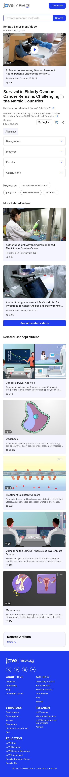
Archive (39, 727)
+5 (56, 116)
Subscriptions (13, 716)
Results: (11, 162)
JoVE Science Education (18, 751)
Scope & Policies (44, 689)
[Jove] (8, 5)
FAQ (38, 697)
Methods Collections (46, 716)
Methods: (11, 151)
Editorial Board (43, 685)
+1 (53, 108)
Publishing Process (45, 681)
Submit (39, 701)
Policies (54, 768)
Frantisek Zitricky (28, 108)
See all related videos (34, 323)
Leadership (11, 685)
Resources (11, 724)
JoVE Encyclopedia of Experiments (46, 721)
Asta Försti (44, 108)
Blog (8, 689)
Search (59, 18)
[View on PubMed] (56, 122)
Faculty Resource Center (18, 759)
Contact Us (57, 5)
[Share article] (63, 122)
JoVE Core (11, 743)
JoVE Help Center (14, 693)
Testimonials (12, 712)
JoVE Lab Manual (14, 755)
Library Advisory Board (17, 728)
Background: (13, 141)
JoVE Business (13, 747)
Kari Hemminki (10, 108)
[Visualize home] (22, 5)
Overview (11, 681)
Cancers (7, 120)
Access (9, 720)
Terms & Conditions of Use (22, 768)
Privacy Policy (42, 768)
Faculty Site (11, 763)
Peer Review (42, 693)
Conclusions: (13, 172)
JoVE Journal (42, 712)
